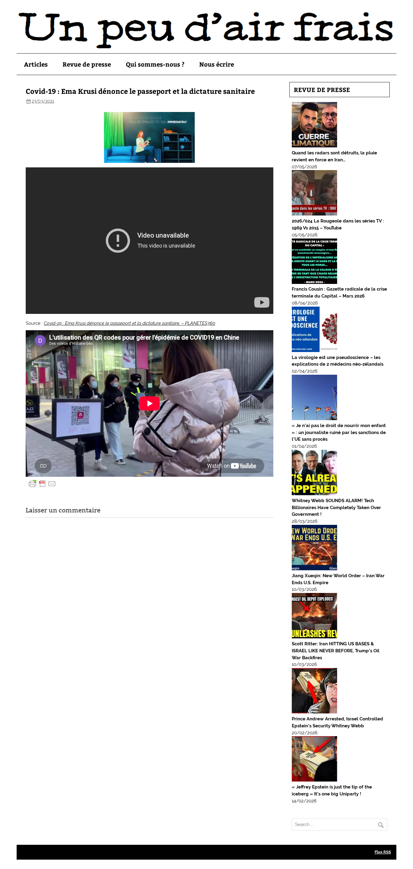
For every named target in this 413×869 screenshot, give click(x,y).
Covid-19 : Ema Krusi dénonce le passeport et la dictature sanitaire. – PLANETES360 (129, 323)
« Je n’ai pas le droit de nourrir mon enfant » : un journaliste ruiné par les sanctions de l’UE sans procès (339, 432)
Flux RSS (383, 852)
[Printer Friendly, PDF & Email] (42, 483)
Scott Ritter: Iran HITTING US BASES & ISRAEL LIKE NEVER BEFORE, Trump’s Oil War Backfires (335, 650)
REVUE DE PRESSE (322, 89)
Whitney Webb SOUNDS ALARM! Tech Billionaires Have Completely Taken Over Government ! (336, 507)
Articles (36, 64)
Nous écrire (216, 64)
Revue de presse (87, 64)
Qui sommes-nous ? (155, 64)
